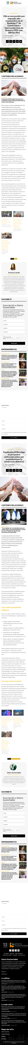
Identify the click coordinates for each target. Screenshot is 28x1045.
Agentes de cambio (5, 1011)
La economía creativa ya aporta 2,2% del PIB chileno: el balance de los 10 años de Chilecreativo (9, 365)
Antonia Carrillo (9, 35)
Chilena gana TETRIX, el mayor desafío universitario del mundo (7, 398)
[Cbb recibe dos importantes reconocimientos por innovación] (6, 214)
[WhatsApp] (17, 41)
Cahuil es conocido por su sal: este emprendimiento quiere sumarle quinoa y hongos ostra (9, 357)
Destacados (4, 97)
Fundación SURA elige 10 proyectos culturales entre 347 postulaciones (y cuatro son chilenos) (13, 100)
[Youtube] (18, 950)
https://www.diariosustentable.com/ (14, 274)
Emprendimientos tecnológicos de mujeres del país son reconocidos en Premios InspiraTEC (20, 398)
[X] (10, 41)
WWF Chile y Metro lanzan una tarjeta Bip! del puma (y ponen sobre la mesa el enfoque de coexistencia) (13, 1008)
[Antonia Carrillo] (14, 267)
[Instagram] (13, 950)
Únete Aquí (14, 343)
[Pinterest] (14, 41)
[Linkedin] (20, 41)
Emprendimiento (5, 353)
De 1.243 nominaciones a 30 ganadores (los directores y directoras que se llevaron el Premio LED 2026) (13, 1022)
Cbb (16, 258)
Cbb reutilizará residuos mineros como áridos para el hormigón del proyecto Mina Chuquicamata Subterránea (6, 245)
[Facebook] (7, 41)
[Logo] (14, 2)
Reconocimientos (14, 13)
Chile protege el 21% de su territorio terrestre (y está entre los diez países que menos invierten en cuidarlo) (13, 1015)
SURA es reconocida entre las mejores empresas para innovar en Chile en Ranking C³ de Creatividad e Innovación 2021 (18, 223)
